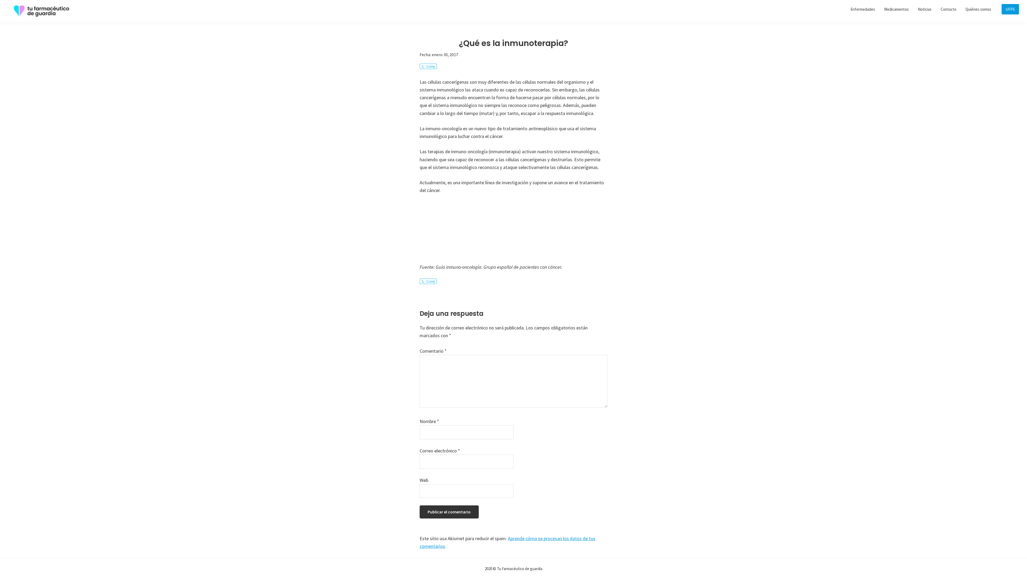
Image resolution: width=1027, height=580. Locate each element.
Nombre (429, 421)
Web (424, 480)
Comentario (433, 351)
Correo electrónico (440, 451)
